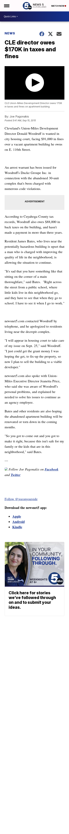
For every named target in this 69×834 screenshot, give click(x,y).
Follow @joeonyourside (21, 499)
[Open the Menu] (6, 5)
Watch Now (58, 6)
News (10, 33)
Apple (16, 516)
